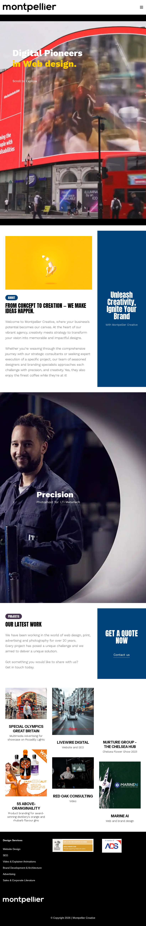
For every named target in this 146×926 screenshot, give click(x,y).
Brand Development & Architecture (22, 867)
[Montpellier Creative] (29, 7)
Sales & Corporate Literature (19, 880)
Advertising (9, 874)
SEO (5, 855)
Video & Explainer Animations (19, 861)
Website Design (11, 849)
